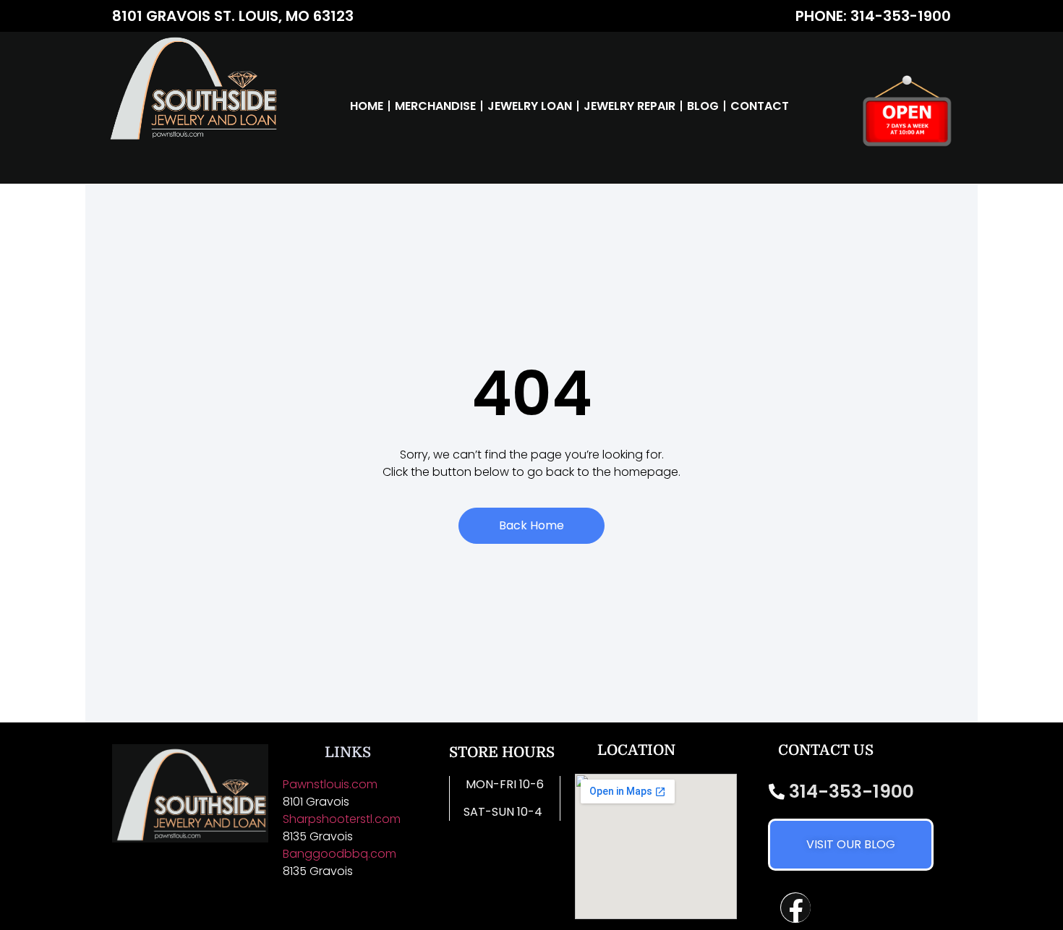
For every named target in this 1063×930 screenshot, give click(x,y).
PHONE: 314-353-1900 (873, 16)
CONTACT (759, 106)
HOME (366, 106)
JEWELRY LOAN (529, 106)
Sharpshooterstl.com (343, 819)
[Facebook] (795, 907)
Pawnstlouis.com (330, 784)
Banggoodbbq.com (339, 853)
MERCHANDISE (435, 106)
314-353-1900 (851, 791)
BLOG (703, 106)
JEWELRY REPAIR (629, 106)
